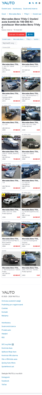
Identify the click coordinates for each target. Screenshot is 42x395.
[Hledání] (33, 2)
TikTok (4, 384)
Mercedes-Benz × (19, 39)
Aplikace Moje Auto (9, 352)
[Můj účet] (36, 2)
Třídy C (26, 14)
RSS (3, 337)
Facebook (5, 381)
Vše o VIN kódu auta (9, 359)
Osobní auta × (7, 39)
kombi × (36, 39)
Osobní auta (6, 8)
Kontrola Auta (7, 348)
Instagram (6, 377)
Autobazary (17, 8)
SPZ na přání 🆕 (8, 344)
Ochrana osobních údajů (11, 301)
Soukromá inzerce (30, 8)
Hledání (5, 334)
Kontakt (5, 312)
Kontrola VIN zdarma (10, 355)
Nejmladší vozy (8, 43)
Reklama (5, 316)
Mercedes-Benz (15, 14)
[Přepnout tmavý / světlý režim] (39, 3)
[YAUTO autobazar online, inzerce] (8, 3)
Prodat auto (6, 330)
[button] (17, 34)
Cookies (5, 308)
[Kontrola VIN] (29, 2)
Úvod (4, 14)
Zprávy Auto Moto (8, 363)
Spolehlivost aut (8, 366)
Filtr (31, 34)
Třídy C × (29, 39)
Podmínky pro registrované (12, 304)
